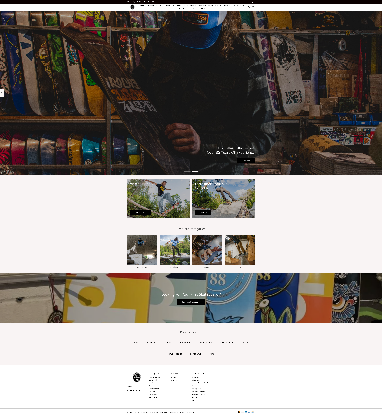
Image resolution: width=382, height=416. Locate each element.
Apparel (207, 267)
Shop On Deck (184, 9)
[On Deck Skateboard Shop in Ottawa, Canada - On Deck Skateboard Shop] (132, 7)
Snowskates (153, 394)
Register (173, 377)
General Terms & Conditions (201, 383)
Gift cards (195, 9)
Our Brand (246, 160)
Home (142, 5)
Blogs (203, 9)
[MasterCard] (239, 412)
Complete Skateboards (191, 302)
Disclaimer (195, 386)
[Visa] (242, 412)
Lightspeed (190, 412)
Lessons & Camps (142, 267)
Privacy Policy (196, 389)
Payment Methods (198, 392)
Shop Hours (196, 377)
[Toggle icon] (249, 7)
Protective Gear (154, 389)
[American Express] (246, 412)
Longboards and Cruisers (157, 383)
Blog (193, 400)
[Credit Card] (252, 412)
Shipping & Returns (198, 394)
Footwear (240, 267)
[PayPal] (249, 412)
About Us (195, 380)
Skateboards (175, 267)
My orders (174, 380)
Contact (195, 397)
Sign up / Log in (250, 2)
